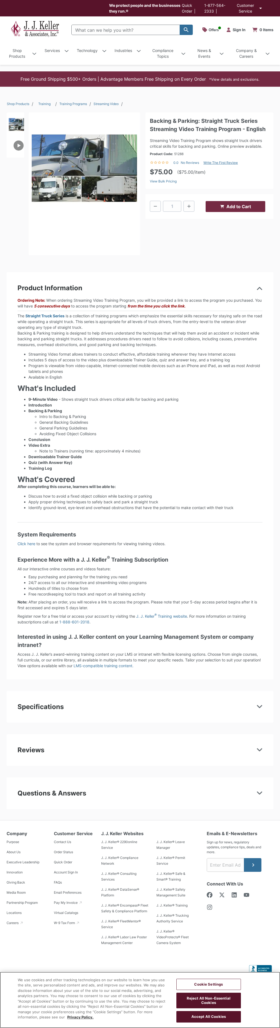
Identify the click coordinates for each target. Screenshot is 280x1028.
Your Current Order (263, 30)
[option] (15, 122)
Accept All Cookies (208, 1016)
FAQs (58, 882)
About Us (14, 852)
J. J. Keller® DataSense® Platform (120, 892)
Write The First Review (220, 163)
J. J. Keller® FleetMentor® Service (121, 924)
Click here (26, 543)
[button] (140, 79)
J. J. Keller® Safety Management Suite (170, 892)
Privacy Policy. (80, 1017)
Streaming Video (106, 104)
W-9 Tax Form (65, 923)
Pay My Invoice (66, 903)
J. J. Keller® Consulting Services (118, 876)
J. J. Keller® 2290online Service (119, 845)
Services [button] (52, 50)
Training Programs (73, 104)
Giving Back (16, 882)
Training (44, 104)
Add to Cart (238, 206)
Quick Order (63, 862)
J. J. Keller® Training (172, 905)
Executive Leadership (23, 862)
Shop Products (18, 104)
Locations (14, 913)
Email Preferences (67, 892)
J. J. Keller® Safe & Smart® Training (170, 876)
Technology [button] (87, 50)
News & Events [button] (204, 53)
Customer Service (245, 8)
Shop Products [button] (17, 53)
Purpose (13, 842)
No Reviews (190, 163)
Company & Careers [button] (246, 53)
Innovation (15, 872)
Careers (13, 923)
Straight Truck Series (45, 315)
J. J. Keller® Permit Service (170, 861)
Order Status (63, 852)
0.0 (176, 163)
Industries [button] (123, 50)
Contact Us (62, 842)
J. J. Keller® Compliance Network (119, 861)
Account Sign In (66, 872)
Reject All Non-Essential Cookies (209, 1000)
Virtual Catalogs (66, 913)
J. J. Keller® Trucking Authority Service (172, 918)
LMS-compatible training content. (103, 665)
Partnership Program (22, 903)
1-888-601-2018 (74, 622)
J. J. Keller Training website (161, 616)
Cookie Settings (208, 984)
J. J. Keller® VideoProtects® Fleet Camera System (172, 937)
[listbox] (15, 165)
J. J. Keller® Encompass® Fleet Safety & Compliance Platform (124, 908)
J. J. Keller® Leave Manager (170, 845)
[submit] (252, 865)
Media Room (16, 892)
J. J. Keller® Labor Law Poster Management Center (124, 940)
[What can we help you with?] (186, 30)
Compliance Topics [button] (162, 53)
